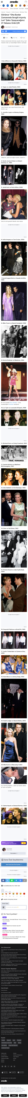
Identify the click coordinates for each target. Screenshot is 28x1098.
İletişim (2, 1061)
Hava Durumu (4, 990)
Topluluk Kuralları (5, 1058)
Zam (14, 1040)
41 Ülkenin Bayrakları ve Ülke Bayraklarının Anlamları (12, 1028)
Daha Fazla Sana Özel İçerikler (13, 864)
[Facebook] (5, 1066)
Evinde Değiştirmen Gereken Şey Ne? (12, 925)
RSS (14, 1060)
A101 (15, 1042)
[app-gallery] (21, 1072)
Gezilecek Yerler (5, 1047)
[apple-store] (5, 1072)
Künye (14, 1058)
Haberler (3, 12)
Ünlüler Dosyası (15, 12)
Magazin (8, 12)
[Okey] (8, 5)
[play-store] (13, 1072)
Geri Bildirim (4, 1055)
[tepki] (2, 893)
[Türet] (20, 5)
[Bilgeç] (24, 5)
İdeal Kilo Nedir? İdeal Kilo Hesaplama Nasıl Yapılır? (12, 1020)
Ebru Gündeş (13, 402)
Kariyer (14, 1053)
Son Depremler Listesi (6, 992)
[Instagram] (2, 1066)
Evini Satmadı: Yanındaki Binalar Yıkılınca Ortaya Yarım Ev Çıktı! (14, 920)
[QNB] (16, 5)
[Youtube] (11, 1066)
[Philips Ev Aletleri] (3, 5)
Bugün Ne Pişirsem (13, 1045)
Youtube (19, 1040)
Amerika (11, 404)
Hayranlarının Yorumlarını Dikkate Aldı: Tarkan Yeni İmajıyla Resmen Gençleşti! (14, 937)
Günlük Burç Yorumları (7, 1042)
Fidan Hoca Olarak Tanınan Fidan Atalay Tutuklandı (12, 980)
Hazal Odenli (11, 27)
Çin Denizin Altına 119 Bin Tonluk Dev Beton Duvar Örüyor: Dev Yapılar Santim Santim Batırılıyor (13, 931)
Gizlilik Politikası (4, 1056)
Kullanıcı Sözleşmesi (17, 1055)
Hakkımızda (3, 1053)
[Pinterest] (14, 1066)
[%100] (12, 5)
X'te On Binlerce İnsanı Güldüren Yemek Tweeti (11, 985)
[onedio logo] (13, 1081)
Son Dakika (4, 1045)
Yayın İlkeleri (16, 1056)
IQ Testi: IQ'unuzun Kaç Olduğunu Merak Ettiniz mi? (12, 1034)
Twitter (3, 1040)
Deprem (9, 1040)
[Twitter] (8, 1066)
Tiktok (19, 1042)
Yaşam (4, 917)
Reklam (2, 1060)
